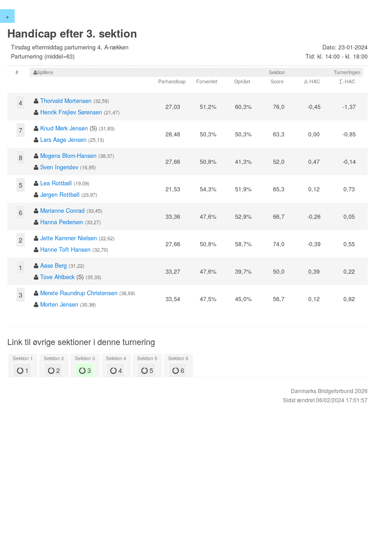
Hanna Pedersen (61, 222)
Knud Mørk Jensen (64, 128)
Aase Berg (53, 265)
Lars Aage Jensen (63, 139)
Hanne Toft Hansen (65, 249)
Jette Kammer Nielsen (68, 238)
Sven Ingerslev (59, 167)
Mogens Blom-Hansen (68, 155)
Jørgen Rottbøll (60, 194)
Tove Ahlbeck (57, 277)
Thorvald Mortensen (65, 101)
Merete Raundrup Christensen (79, 293)
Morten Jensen (59, 304)
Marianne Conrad (62, 210)
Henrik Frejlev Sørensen (71, 112)
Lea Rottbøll (56, 183)
